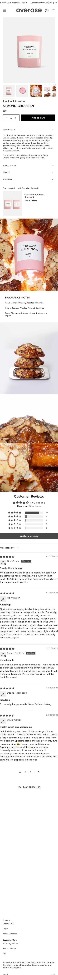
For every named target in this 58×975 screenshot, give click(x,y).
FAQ (4, 953)
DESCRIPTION (9, 129)
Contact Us (8, 923)
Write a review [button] (29, 536)
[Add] (50, 210)
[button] (9, 101)
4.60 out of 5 (37, 502)
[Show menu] (4, 10)
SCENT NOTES (9, 165)
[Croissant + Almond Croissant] (12, 203)
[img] (7, 556)
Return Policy (9, 948)
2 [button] (25, 771)
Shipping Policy (10, 943)
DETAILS (6, 172)
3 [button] (30, 771)
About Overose (10, 933)
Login (5, 928)
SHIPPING (7, 179)
